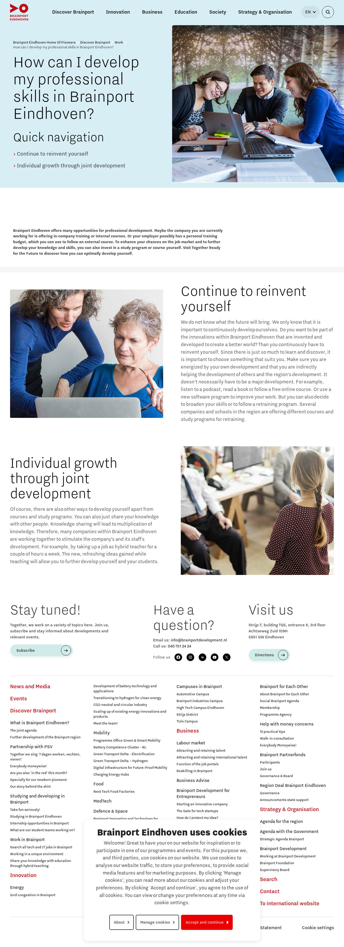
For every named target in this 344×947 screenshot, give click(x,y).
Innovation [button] (118, 12)
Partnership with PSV (31, 746)
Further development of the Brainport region (45, 737)
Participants (270, 762)
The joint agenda (23, 731)
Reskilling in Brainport (194, 771)
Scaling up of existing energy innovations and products (129, 714)
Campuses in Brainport (199, 686)
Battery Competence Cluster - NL (119, 747)
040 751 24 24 (179, 646)
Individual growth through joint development (70, 166)
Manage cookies (155, 922)
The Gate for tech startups (197, 811)
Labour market (191, 743)
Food (98, 784)
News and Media (30, 687)
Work (119, 43)
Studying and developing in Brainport (37, 799)
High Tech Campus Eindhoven (200, 708)
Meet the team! (105, 723)
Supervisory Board (274, 870)
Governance (270, 793)
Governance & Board (276, 776)
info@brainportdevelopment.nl (199, 640)
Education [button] (186, 12)
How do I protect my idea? (197, 818)
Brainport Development (283, 848)
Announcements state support (284, 800)
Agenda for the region (281, 821)
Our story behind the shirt (30, 787)
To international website (289, 904)
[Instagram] (190, 657)
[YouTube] (215, 657)
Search (268, 880)
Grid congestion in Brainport (32, 895)
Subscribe (25, 650)
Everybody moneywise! (28, 766)
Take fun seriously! (25, 810)
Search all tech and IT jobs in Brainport (41, 847)
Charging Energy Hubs (111, 775)
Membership (270, 708)
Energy (17, 887)
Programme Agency (276, 715)
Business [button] (152, 12)
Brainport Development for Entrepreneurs (203, 793)
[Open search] (328, 12)
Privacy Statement (263, 927)
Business (188, 731)
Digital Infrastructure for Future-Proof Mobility (130, 768)
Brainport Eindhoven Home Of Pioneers (44, 43)
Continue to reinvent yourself (52, 154)
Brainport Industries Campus (200, 701)
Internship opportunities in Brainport (39, 823)
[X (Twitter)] (227, 657)
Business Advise (193, 780)
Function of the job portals (198, 764)
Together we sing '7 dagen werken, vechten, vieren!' (45, 756)
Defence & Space (110, 811)
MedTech (102, 801)
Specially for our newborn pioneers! (38, 780)
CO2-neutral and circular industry (120, 705)
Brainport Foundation (277, 863)
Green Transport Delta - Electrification (124, 754)
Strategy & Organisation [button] (265, 12)
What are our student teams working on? (42, 830)
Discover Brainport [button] (73, 12)
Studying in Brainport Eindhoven (36, 817)
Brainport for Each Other (284, 686)
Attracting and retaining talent (201, 751)
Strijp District (187, 715)
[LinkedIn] (202, 657)
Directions (264, 655)
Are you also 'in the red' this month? (38, 773)
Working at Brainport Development (288, 856)
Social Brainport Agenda (279, 701)
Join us (265, 769)
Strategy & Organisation (289, 810)
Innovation (23, 875)
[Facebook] (178, 657)
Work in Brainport (27, 839)
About (119, 922)
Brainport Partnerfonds (282, 754)
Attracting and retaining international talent (212, 757)
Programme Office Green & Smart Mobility (126, 741)
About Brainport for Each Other (284, 694)
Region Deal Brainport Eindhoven (293, 785)
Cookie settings (318, 927)
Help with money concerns (287, 724)
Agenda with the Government (289, 831)
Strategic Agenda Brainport (282, 839)
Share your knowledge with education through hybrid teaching (40, 863)
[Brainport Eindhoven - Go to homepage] (19, 12)
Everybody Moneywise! (278, 745)
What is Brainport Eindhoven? (39, 722)
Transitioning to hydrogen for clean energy (127, 698)
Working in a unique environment (36, 854)
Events (18, 699)
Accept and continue (205, 922)
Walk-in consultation (277, 739)
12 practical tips (272, 732)
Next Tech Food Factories (113, 792)
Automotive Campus (193, 694)
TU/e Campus (187, 721)
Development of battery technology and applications (125, 688)
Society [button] (217, 12)
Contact (270, 892)
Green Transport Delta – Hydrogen (120, 761)
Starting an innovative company (202, 804)
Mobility (101, 733)
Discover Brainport (95, 43)
